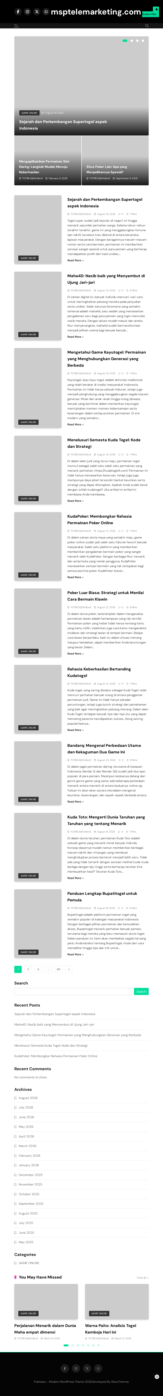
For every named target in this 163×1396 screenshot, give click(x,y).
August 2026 (28, 1098)
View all (141, 1277)
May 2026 (26, 1127)
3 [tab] (137, 40)
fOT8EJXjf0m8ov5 (32, 178)
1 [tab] (124, 40)
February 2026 (29, 1156)
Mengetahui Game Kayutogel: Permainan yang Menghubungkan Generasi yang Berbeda (106, 359)
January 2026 (29, 1165)
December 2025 (31, 1175)
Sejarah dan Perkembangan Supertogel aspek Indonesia (54, 1014)
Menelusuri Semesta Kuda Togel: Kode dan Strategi (51, 1045)
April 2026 (26, 1136)
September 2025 (31, 1204)
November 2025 (30, 1184)
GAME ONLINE (29, 112)
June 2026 (26, 1117)
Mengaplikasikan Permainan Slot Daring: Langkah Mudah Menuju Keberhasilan (44, 166)
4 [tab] (143, 40)
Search (21, 983)
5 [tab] (88, 1345)
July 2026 (26, 1107)
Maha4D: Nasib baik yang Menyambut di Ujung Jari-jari (54, 1024)
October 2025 (29, 1194)
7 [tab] (99, 1345)
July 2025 (26, 1223)
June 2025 (26, 1233)
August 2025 (28, 1213)
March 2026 (27, 1146)
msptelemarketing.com (96, 12)
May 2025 (26, 1242)
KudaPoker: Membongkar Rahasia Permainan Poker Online (55, 1056)
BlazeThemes (120, 1382)
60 (58, 969)
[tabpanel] (81, 86)
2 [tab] (132, 40)
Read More (74, 260)
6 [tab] (93, 1345)
